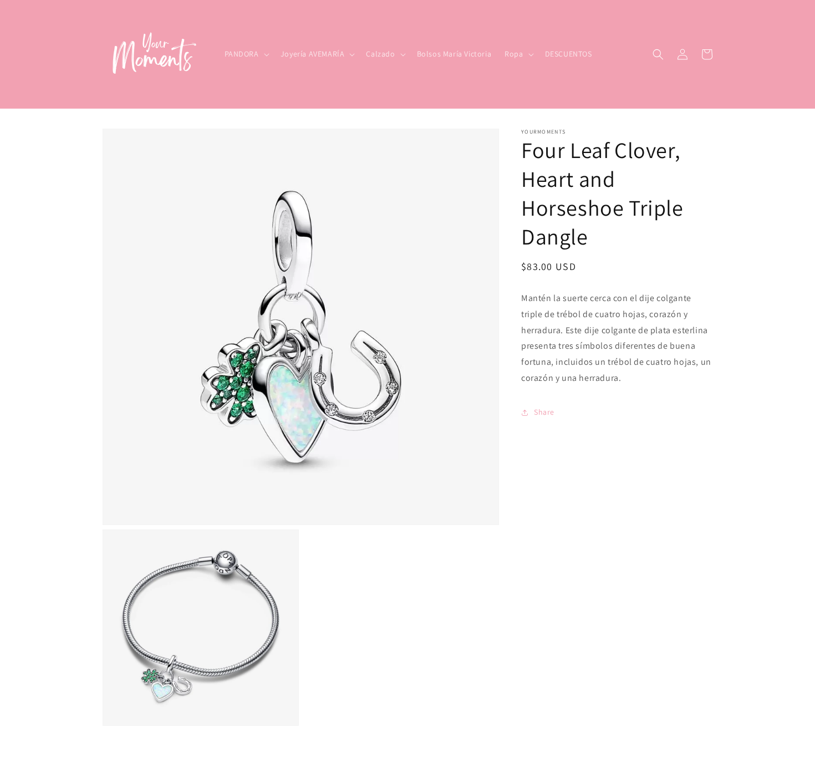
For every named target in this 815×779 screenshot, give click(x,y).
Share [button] (544, 412)
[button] (246, 53)
